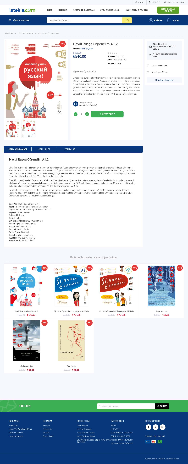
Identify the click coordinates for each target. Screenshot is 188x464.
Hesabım (46, 425)
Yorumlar (70, 149)
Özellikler (44, 149)
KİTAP (113, 425)
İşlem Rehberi (82, 425)
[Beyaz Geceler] (161, 291)
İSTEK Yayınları (86, 48)
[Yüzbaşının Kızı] (26, 345)
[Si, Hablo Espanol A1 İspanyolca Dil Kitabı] (71, 291)
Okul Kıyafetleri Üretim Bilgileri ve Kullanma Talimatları (94, 441)
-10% (62, 44)
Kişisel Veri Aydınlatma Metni (20, 429)
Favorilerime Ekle (40, 302)
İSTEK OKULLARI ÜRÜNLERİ (122, 443)
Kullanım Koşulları (84, 429)
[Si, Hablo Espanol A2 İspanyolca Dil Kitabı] (116, 291)
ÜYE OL (140, 2)
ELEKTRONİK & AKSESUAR (122, 433)
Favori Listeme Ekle (148, 66)
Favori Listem (48, 436)
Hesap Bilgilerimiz (16, 436)
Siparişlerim (47, 429)
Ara (127, 20)
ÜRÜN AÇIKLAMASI (18, 149)
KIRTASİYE (115, 429)
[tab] (17, 149)
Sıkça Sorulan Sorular (86, 433)
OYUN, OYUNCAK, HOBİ (120, 436)
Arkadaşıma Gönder (148, 72)
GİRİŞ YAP (155, 2)
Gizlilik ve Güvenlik (16, 433)
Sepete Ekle (23, 302)
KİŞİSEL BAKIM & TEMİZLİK (122, 440)
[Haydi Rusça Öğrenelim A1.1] (26, 291)
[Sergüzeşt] (71, 345)
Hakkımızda (13, 425)
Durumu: (111, 63)
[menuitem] (26, 425)
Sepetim (46, 433)
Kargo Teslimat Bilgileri (86, 436)
